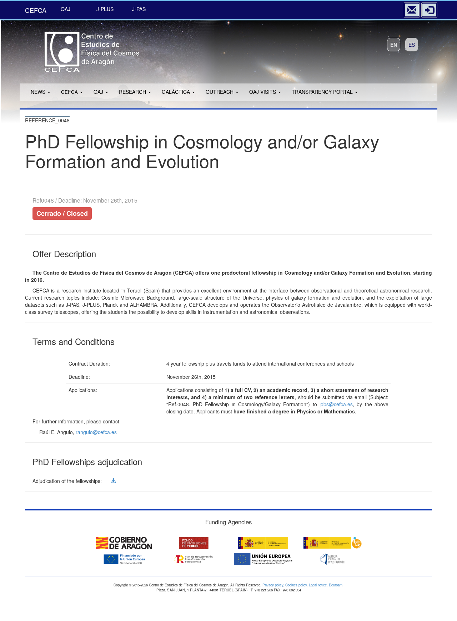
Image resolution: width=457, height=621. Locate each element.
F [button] (69, 91)
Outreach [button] (220, 91)
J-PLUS (105, 8)
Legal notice (318, 584)
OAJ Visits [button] (263, 91)
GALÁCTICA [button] (176, 91)
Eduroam (335, 584)
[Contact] (412, 10)
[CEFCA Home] (82, 49)
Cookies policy (296, 584)
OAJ (65, 8)
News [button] (39, 91)
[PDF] (105, 480)
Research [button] (133, 91)
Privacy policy (272, 584)
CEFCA (35, 10)
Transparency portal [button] (323, 91)
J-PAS (139, 8)
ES (411, 44)
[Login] (429, 10)
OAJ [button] (99, 91)
